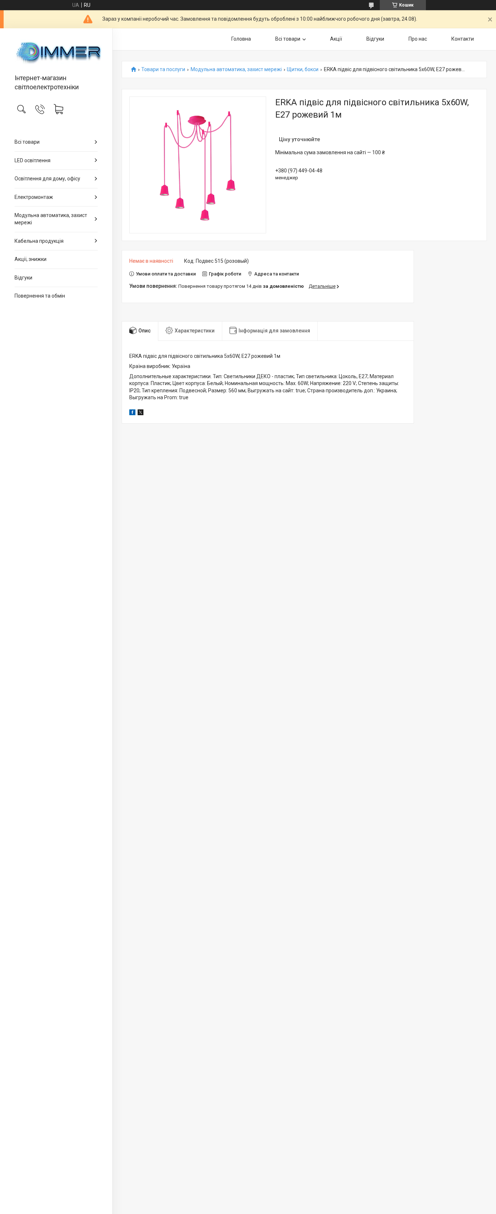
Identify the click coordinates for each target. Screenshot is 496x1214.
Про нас (417, 39)
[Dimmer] (56, 51)
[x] (140, 413)
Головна (241, 39)
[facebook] (132, 413)
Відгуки (23, 278)
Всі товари (27, 142)
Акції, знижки (30, 259)
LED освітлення (32, 160)
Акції (336, 39)
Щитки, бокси (302, 69)
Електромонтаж (34, 197)
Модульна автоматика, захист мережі (51, 218)
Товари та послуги (163, 69)
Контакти (462, 39)
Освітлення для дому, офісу (47, 178)
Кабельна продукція (39, 241)
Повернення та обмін (40, 296)
